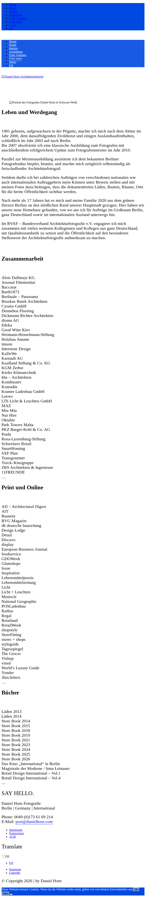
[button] (4, 80)
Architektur (16, 15)
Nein (5, 893)
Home (13, 4)
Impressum (15, 830)
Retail (12, 8)
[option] (76, 863)
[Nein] (11, 894)
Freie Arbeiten (17, 18)
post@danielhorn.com (34, 821)
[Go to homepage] (22, 76)
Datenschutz (16, 833)
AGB (12, 836)
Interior (13, 11)
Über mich (15, 21)
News (12, 25)
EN (11, 28)
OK (136, 889)
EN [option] (11, 863)
